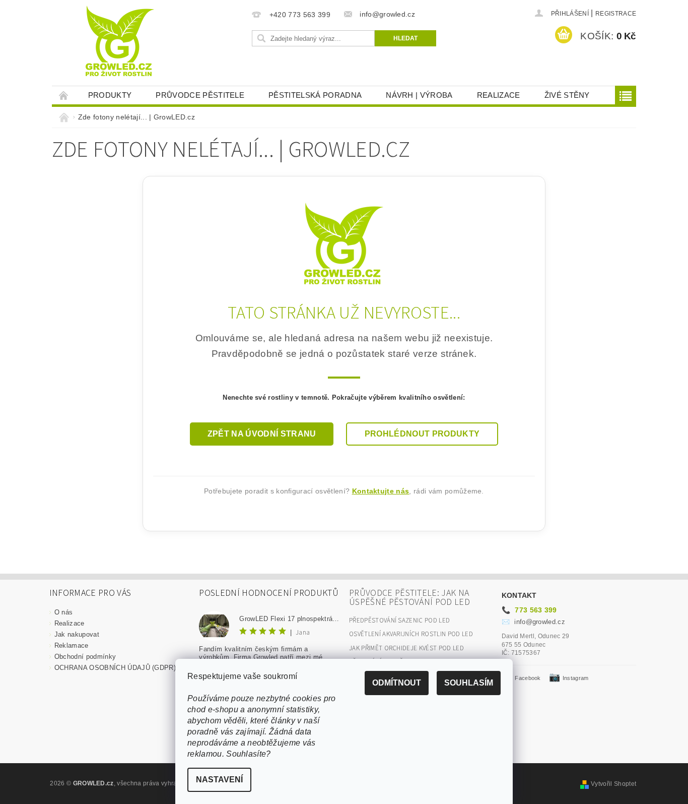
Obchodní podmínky (85, 656)
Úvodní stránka (64, 95)
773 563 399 (529, 610)
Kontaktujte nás (380, 491)
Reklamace (71, 645)
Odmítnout (396, 682)
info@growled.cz (533, 622)
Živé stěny (567, 95)
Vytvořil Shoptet (613, 783)
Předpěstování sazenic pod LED (399, 620)
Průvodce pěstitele (200, 95)
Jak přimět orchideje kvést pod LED (406, 648)
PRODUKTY (110, 95)
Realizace (498, 95)
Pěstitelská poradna (315, 95)
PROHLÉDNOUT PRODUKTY (422, 433)
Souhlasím (468, 682)
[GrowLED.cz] (344, 242)
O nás (63, 612)
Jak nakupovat (76, 634)
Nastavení (219, 779)
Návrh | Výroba (419, 95)
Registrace (615, 13)
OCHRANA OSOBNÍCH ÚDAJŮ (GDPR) (115, 667)
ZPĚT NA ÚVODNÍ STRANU (262, 433)
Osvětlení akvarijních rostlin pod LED (411, 634)
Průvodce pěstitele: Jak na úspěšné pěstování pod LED (409, 597)
